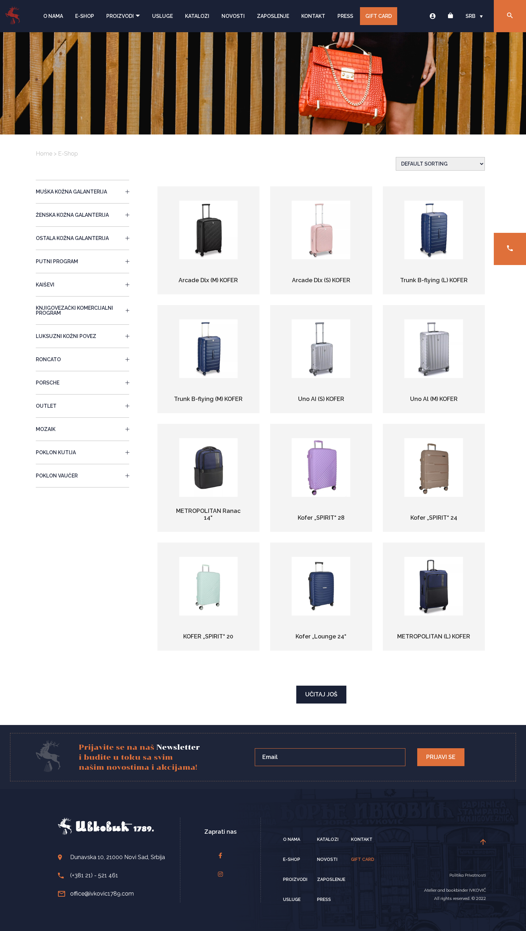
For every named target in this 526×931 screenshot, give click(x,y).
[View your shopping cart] (450, 16)
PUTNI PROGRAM (57, 261)
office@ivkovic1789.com (102, 893)
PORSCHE (47, 383)
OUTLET (46, 406)
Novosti (233, 16)
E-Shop (84, 16)
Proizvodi (120, 16)
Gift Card (378, 16)
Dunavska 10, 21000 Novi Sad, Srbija (117, 857)
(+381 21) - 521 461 (94, 875)
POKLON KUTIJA (56, 452)
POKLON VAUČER (57, 476)
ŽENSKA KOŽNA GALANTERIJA (72, 215)
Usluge (162, 16)
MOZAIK (45, 429)
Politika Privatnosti (467, 875)
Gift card (362, 859)
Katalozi (197, 16)
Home (44, 153)
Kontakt (313, 16)
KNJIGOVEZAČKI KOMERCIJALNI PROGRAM (74, 310)
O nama (53, 16)
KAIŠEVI (45, 285)
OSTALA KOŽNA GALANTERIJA (72, 238)
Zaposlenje (273, 16)
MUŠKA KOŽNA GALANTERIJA (71, 192)
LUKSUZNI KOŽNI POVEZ (66, 336)
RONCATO (48, 359)
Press (345, 16)
